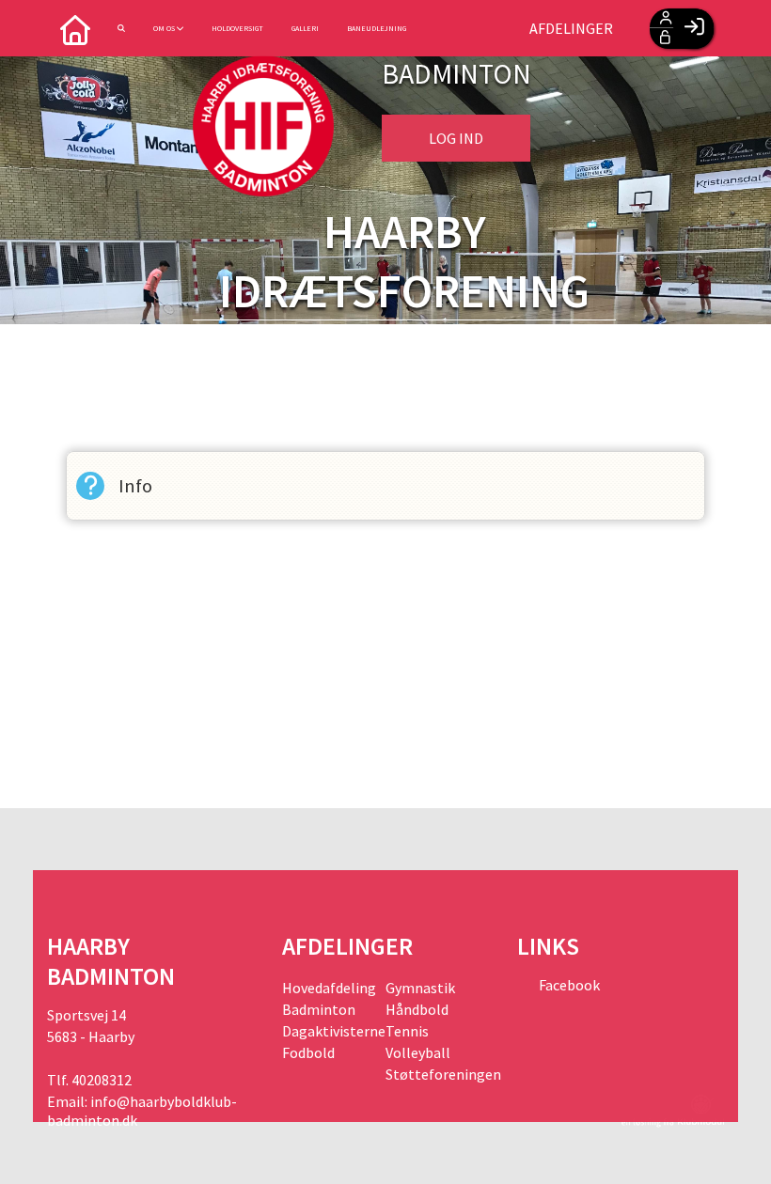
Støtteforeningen (437, 1074)
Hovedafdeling (329, 987)
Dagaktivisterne (334, 1030)
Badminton (318, 1009)
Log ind (456, 138)
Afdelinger (571, 28)
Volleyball (418, 1052)
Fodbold (308, 1052)
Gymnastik (420, 987)
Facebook (568, 984)
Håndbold (417, 1009)
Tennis (407, 1030)
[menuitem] (75, 28)
